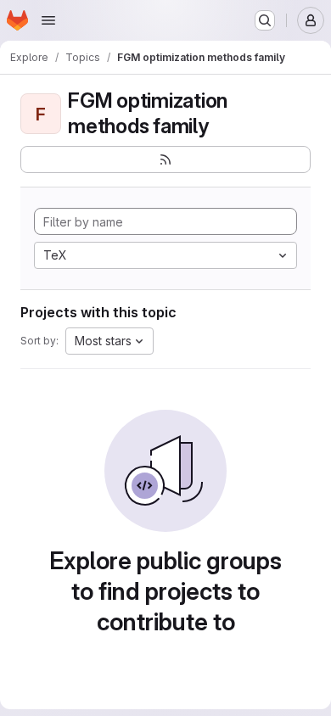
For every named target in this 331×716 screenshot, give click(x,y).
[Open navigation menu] (48, 20)
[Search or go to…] (265, 20)
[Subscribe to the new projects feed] (165, 159)
